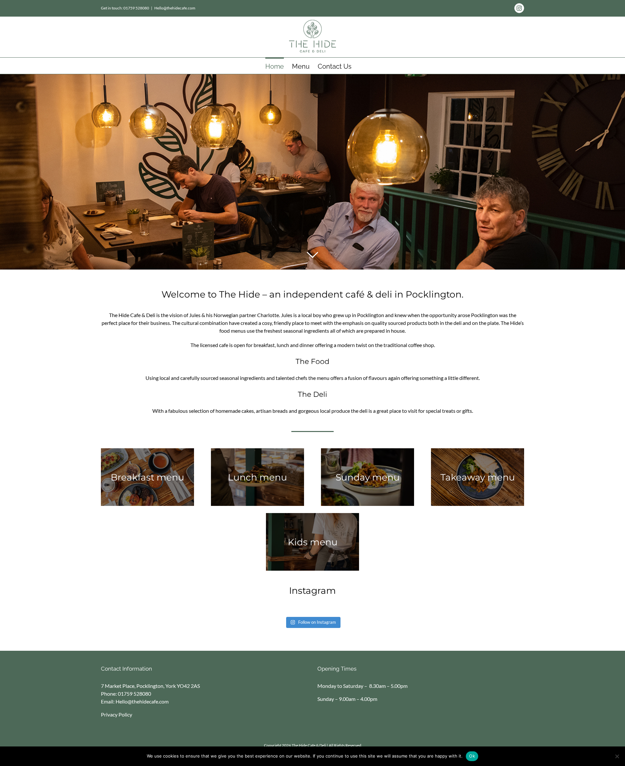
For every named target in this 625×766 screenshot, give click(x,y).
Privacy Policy (116, 714)
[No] (617, 756)
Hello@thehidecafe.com (174, 8)
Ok (472, 756)
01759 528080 (134, 693)
